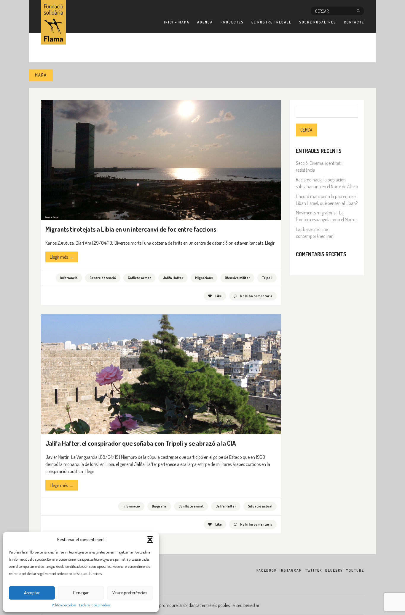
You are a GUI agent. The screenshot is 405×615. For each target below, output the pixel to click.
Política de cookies (64, 605)
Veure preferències (129, 592)
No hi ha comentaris (256, 296)
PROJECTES (232, 22)
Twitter (313, 570)
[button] (150, 540)
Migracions (204, 278)
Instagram (291, 570)
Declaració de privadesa (94, 605)
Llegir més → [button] (62, 257)
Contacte (354, 22)
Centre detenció (103, 278)
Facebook (266, 570)
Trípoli (267, 278)
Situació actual (260, 506)
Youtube (355, 570)
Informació (69, 278)
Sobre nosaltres (317, 22)
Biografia (159, 506)
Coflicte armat (139, 278)
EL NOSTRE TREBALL (271, 22)
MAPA (41, 75)
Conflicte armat (191, 506)
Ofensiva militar (237, 278)
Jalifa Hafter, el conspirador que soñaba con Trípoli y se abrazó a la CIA (140, 443)
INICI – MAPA (176, 22)
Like (218, 296)
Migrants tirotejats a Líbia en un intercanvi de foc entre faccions (130, 229)
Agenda (205, 22)
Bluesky (334, 570)
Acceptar (32, 592)
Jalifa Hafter (173, 278)
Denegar (81, 592)
